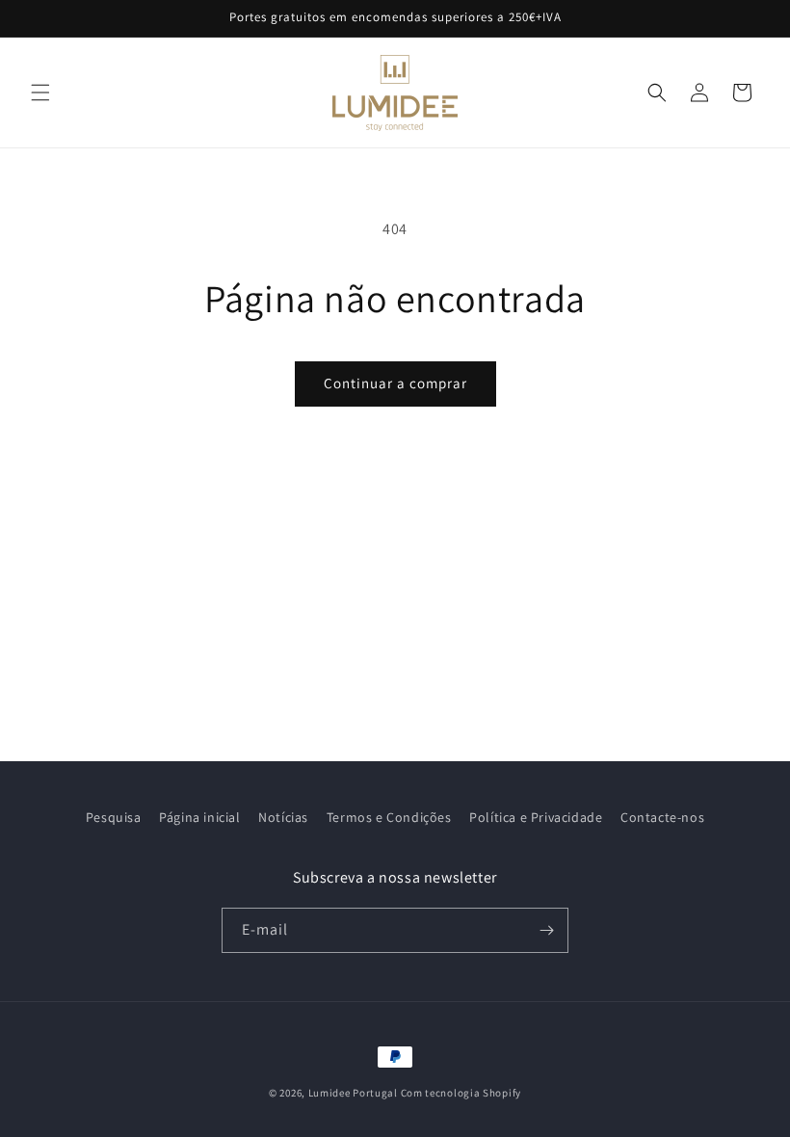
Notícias (283, 817)
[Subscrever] (546, 930)
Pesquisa (114, 817)
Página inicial (199, 817)
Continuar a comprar (395, 383)
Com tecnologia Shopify (461, 1092)
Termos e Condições (389, 817)
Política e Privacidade (535, 817)
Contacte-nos (662, 817)
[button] (40, 92)
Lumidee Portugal (353, 1092)
